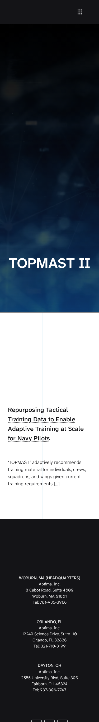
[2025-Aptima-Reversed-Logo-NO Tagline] (25, 6)
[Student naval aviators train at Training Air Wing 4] (49, 341)
